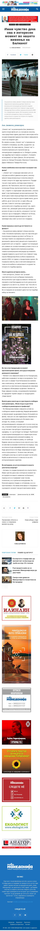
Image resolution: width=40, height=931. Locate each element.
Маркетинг (19, 922)
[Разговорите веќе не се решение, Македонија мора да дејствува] (7, 570)
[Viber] (28, 508)
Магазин (5, 563)
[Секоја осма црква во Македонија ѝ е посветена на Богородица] (7, 579)
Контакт (27, 924)
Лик (17, 24)
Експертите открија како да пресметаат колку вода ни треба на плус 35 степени (24, 561)
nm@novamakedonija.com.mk (23, 902)
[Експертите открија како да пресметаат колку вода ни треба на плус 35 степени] (7, 561)
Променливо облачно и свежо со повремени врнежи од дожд (10, 522)
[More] (32, 55)
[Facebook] (10, 508)
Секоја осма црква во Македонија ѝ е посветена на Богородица (24, 579)
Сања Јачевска (16, 47)
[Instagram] (20, 915)
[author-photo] (20, 541)
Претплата (27, 922)
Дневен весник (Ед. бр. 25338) (26, 494)
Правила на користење (17, 924)
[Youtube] (25, 915)
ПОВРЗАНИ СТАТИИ (9, 553)
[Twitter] (14, 508)
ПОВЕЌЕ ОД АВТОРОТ (25, 553)
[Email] (19, 508)
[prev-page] (3, 587)
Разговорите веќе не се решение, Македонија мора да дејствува (25, 570)
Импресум (11, 922)
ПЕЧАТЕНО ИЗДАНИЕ (25, 24)
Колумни (5, 573)
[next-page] (6, 587)
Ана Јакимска (6, 497)
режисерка (12, 494)
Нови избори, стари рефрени (31, 521)
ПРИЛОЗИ (12, 24)
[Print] (23, 508)
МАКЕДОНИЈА (6, 582)
